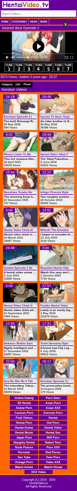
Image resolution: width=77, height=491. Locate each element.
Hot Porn (53, 422)
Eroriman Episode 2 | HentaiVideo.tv (28, 116)
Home (4, 21)
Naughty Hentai (24, 442)
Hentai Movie (24, 432)
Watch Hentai (53, 467)
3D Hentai (24, 403)
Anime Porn (24, 407)
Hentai (53, 417)
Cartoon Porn (24, 412)
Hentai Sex (53, 432)
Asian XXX (53, 407)
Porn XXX (53, 447)
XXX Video (38, 472)
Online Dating (24, 398)
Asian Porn (53, 403)
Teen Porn (53, 457)
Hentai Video (53, 427)
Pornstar (24, 452)
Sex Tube (24, 457)
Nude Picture (24, 447)
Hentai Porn (24, 422)
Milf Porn (53, 437)
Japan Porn (24, 437)
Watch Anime (24, 467)
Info (18, 84)
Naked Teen (53, 442)
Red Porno (53, 452)
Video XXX (53, 462)
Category (7, 84)
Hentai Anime (24, 427)
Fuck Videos (24, 417)
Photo (27, 84)
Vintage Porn (24, 462)
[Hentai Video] (25, 4)
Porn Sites (53, 398)
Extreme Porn (53, 412)
